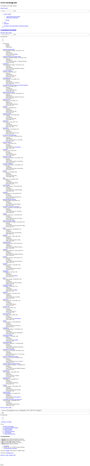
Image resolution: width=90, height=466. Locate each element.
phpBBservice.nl (9, 452)
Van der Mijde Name (7, 342)
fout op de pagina (6, 313)
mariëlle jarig (6, 63)
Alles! (4, 227)
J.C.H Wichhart (6, 185)
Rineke (15, 54)
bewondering (6, 127)
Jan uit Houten (17, 147)
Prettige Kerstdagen (7, 142)
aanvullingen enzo (7, 77)
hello (4, 177)
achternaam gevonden (7, 335)
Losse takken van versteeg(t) (9, 349)
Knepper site (5, 120)
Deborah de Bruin (7, 242)
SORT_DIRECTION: (32, 410)
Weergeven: (4, 410)
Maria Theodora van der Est (9, 92)
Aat (15, 75)
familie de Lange (6, 99)
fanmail (4, 320)
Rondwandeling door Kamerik (9, 199)
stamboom (5, 235)
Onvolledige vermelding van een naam (11, 206)
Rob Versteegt (8, 393)
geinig (4, 277)
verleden (5, 213)
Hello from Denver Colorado (9, 220)
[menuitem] (13, 16)
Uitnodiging (5, 149)
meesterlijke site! (6, 377)
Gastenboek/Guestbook (8, 30)
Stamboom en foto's (7, 156)
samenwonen (6, 270)
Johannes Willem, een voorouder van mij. (11, 363)
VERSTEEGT (6, 370)
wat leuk (5, 256)
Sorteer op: (17, 410)
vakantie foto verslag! (7, 285)
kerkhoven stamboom (7, 70)
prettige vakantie (6, 392)
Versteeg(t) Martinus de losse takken (10, 356)
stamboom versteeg (7, 113)
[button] (3, 41)
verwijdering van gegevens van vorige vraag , (12, 399)
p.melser (7, 336)
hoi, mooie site (6, 306)
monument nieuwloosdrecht (9, 49)
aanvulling (5, 106)
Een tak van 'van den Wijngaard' (10, 135)
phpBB (7, 450)
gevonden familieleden (8, 163)
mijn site (5, 170)
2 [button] (3, 40)
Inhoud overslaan (4, 8)
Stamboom (5, 292)
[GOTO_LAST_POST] (24, 68)
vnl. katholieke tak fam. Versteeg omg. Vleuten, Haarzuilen (15, 85)
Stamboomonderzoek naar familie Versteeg (12, 56)
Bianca (6, 272)
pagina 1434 (5, 299)
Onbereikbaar (6, 327)
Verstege (5, 385)
